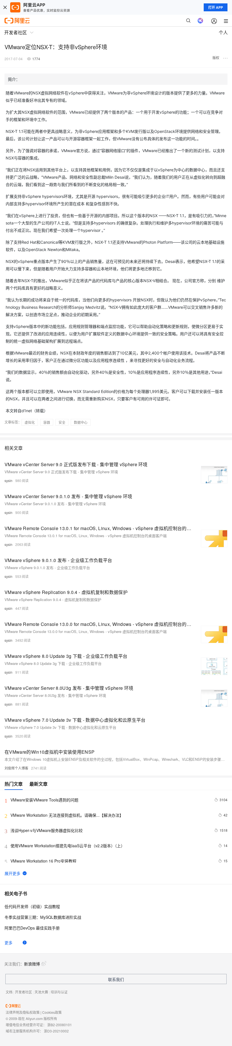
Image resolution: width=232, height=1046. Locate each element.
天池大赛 (41, 991)
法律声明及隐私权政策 (23, 1012)
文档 (9, 991)
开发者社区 (23, 991)
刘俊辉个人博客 (16, 768)
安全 (62, 422)
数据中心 (80, 422)
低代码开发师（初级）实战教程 (32, 906)
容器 (46, 422)
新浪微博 (32, 964)
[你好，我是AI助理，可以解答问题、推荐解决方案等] (200, 21)
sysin (8, 480)
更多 (8, 942)
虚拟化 (30, 422)
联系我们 (116, 979)
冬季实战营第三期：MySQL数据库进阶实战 (43, 917)
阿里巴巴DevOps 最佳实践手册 (32, 928)
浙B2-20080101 (59, 1024)
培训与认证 (59, 991)
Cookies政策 (52, 1012)
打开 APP (215, 7)
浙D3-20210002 (56, 1030)
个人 (223, 32)
